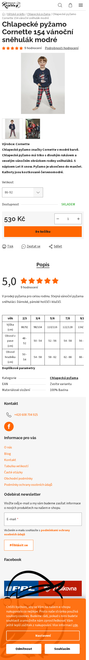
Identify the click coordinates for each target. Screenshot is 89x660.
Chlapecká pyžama (64, 378)
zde (75, 625)
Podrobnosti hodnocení (61, 48)
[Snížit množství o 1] (58, 219)
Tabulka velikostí (16, 466)
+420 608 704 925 (26, 414)
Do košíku (43, 231)
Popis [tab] (42, 265)
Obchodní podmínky (18, 478)
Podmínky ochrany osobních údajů (28, 484)
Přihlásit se (19, 545)
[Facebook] (9, 426)
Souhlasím (62, 649)
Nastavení (43, 635)
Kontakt (10, 460)
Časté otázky (13, 472)
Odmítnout (24, 649)
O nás (8, 447)
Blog (7, 453)
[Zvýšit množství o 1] (78, 219)
